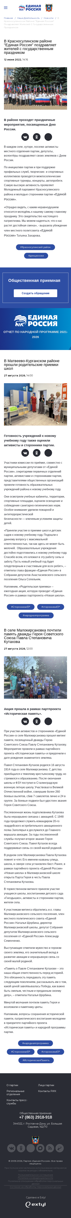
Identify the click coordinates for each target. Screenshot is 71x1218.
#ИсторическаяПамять (36, 1060)
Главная (8, 18)
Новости (49, 18)
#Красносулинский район (35, 247)
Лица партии (46, 1085)
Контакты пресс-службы (17, 1102)
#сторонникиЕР (51, 606)
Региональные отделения (15, 1093)
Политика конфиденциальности (35, 1178)
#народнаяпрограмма (36, 615)
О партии (12, 1085)
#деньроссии (36, 255)
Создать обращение (35, 293)
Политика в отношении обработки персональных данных (35, 1182)
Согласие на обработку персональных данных (35, 1187)
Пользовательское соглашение (35, 1175)
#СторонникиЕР (20, 606)
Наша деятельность (28, 18)
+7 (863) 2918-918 (35, 1117)
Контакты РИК (47, 1091)
